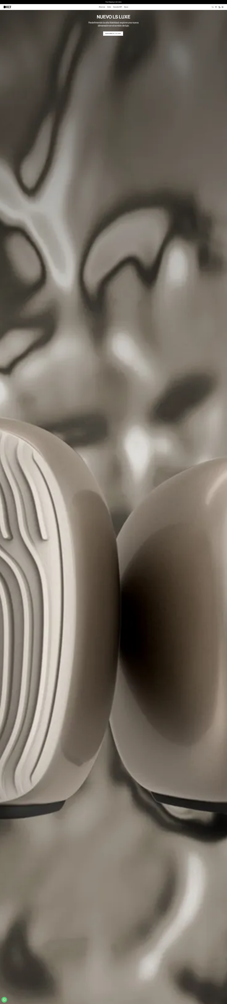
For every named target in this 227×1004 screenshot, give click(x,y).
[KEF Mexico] (7, 7)
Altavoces (102, 7)
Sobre (109, 7)
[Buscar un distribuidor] (216, 7)
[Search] (213, 7)
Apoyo (126, 7)
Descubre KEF (117, 7)
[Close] (130, 7)
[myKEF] (222, 7)
